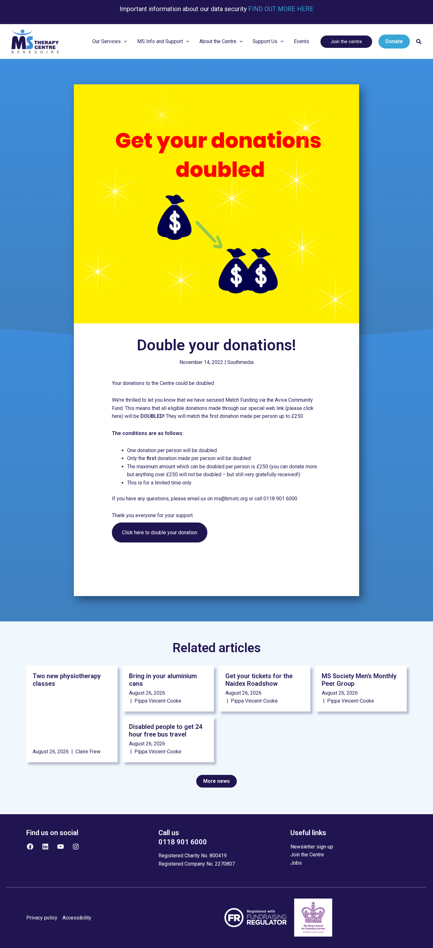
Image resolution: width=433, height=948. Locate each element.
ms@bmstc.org (231, 499)
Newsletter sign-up (311, 847)
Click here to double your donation (159, 532)
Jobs (296, 863)
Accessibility (76, 918)
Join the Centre (307, 855)
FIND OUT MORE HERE (280, 9)
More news (216, 781)
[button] (124, 41)
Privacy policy (41, 918)
